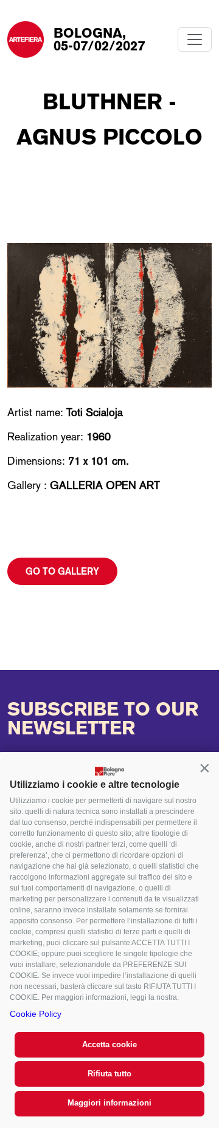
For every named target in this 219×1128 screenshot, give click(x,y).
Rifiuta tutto (109, 1073)
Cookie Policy (35, 1014)
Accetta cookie (109, 1044)
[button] (204, 768)
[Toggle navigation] (195, 39)
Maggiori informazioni (109, 1102)
